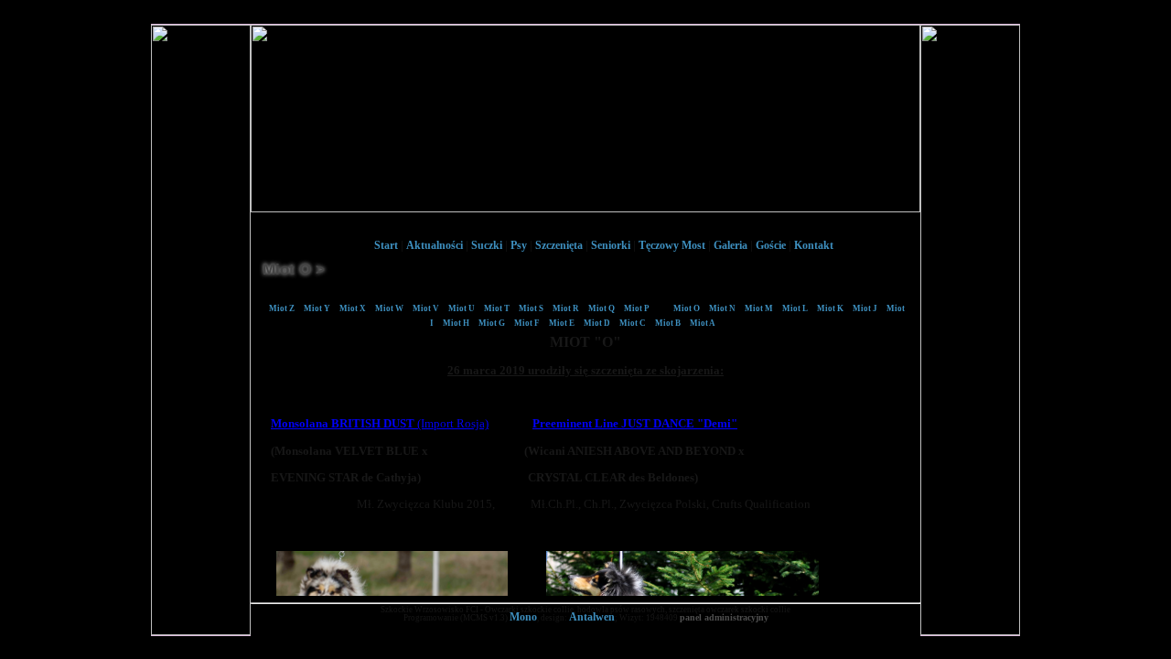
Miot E (562, 323)
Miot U (461, 308)
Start (386, 245)
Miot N (722, 308)
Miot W (389, 308)
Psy (518, 245)
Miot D (597, 323)
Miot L (795, 308)
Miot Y (317, 308)
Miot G (491, 323)
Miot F (527, 323)
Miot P (637, 308)
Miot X (352, 308)
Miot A (702, 323)
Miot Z (282, 308)
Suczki (486, 245)
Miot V (426, 308)
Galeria (730, 245)
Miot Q (601, 308)
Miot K (830, 308)
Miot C (632, 323)
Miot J (865, 308)
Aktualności (434, 245)
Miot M (759, 308)
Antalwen (592, 616)
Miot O (686, 308)
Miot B (668, 323)
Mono (523, 616)
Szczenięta (559, 245)
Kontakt (813, 245)
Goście (771, 245)
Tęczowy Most (672, 245)
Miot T (497, 308)
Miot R (566, 308)
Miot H (456, 323)
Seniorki (610, 245)
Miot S (531, 308)
